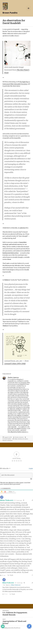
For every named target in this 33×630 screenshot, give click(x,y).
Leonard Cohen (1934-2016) (14, 364)
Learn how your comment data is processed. (15, 483)
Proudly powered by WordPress (11, 628)
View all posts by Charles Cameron (17, 431)
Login (31, 468)
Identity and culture (23, 439)
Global (15, 439)
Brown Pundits (10, 12)
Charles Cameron (19, 437)
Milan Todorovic (16, 585)
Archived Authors (7, 439)
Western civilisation (7, 440)
